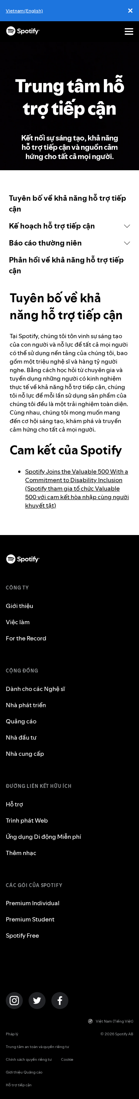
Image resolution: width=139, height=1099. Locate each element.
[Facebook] (59, 1000)
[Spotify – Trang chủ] (23, 31)
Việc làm (18, 622)
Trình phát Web (27, 820)
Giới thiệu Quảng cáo (24, 1072)
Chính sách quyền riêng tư (29, 1059)
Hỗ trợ (14, 804)
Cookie (67, 1059)
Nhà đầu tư (21, 737)
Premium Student (30, 919)
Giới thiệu (19, 605)
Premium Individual (32, 903)
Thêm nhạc (21, 852)
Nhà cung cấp (25, 753)
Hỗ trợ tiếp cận (19, 1084)
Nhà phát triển (26, 705)
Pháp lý (12, 1033)
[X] (37, 1000)
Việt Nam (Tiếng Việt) (114, 1021)
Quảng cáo (21, 721)
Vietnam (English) (24, 10)
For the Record (26, 638)
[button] (69, 225)
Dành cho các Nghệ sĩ (35, 688)
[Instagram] (14, 1000)
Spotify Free (22, 935)
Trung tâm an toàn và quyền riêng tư (37, 1046)
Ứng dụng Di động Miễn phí (43, 836)
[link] (69, 203)
